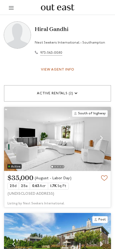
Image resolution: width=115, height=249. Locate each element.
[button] (57, 93)
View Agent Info (57, 69)
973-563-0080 (51, 53)
